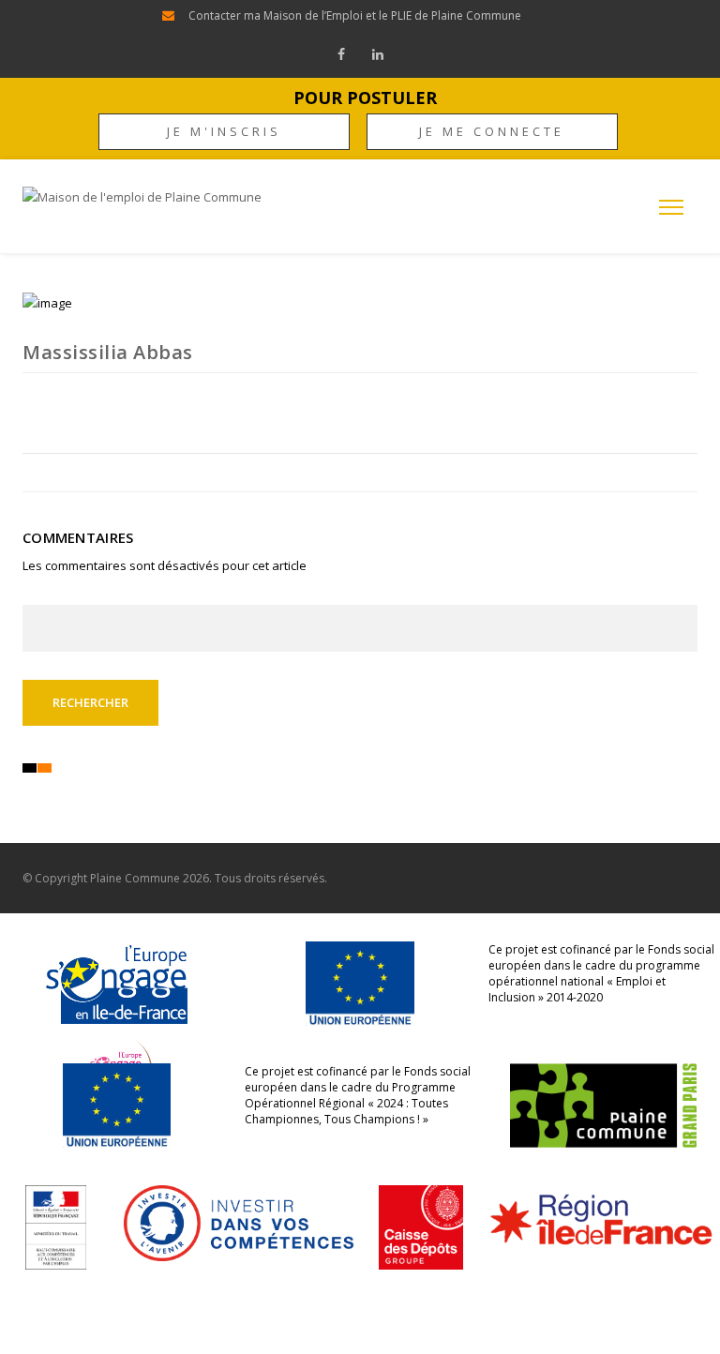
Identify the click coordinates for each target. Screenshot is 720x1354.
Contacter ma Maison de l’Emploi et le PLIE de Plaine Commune (354, 15)
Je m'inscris (224, 131)
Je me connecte (491, 131)
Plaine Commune (135, 878)
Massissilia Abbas (107, 352)
